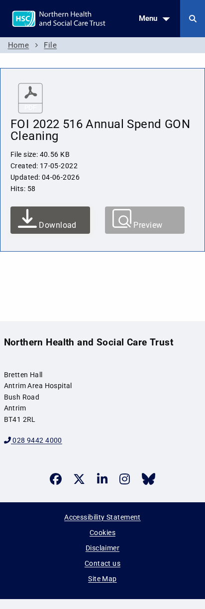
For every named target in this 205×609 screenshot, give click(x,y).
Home (18, 45)
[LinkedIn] (102, 479)
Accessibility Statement (102, 517)
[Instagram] (124, 479)
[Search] (192, 18)
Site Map (102, 579)
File (50, 45)
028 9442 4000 (36, 440)
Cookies (102, 533)
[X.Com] (79, 479)
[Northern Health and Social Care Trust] (84, 18)
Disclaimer (102, 548)
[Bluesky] (148, 479)
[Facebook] (55, 479)
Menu (148, 18)
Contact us (102, 563)
